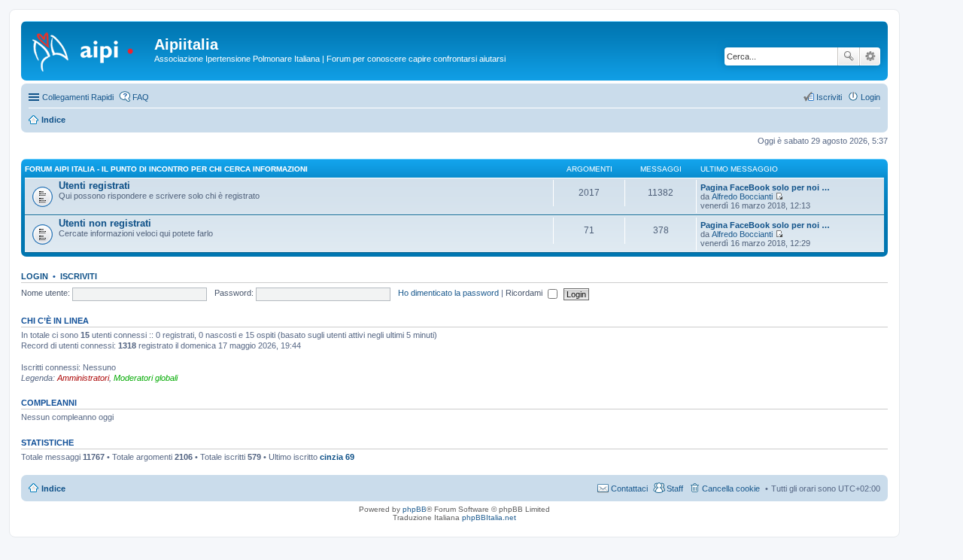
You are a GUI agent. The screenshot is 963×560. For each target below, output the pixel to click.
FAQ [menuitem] (140, 97)
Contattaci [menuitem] (629, 488)
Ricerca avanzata (870, 56)
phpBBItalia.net (489, 517)
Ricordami (525, 292)
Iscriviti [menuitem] (829, 97)
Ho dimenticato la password (448, 292)
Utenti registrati (94, 185)
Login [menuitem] (870, 97)
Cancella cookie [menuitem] (731, 488)
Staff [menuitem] (675, 488)
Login (34, 276)
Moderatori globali (146, 377)
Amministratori (83, 377)
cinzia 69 (337, 456)
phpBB (415, 509)
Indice (53, 488)
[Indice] (89, 49)
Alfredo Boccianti (742, 196)
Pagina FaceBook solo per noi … (765, 187)
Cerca (848, 56)
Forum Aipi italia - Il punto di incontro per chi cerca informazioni (166, 169)
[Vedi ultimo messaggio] (779, 196)
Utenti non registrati (105, 223)
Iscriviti (78, 276)
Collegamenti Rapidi (78, 97)
